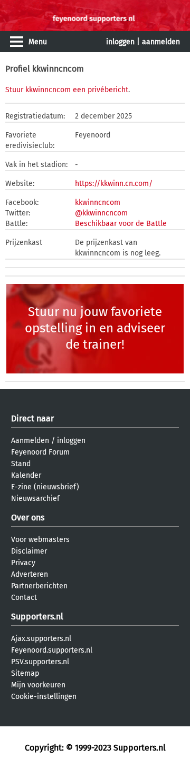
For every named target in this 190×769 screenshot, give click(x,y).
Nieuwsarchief (35, 498)
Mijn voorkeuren (38, 685)
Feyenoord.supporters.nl (51, 650)
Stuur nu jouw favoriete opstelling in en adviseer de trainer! (95, 328)
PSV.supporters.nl (40, 661)
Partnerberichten (39, 585)
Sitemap (25, 673)
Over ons (27, 517)
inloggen (120, 41)
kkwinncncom (97, 202)
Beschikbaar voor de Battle (121, 223)
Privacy (23, 562)
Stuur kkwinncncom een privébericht (66, 89)
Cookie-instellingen (44, 696)
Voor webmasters (40, 539)
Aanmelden (30, 440)
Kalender (26, 475)
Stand (21, 463)
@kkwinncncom (101, 213)
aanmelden (161, 41)
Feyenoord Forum (40, 452)
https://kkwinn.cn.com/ (114, 183)
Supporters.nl (37, 617)
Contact (24, 597)
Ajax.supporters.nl (41, 638)
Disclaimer (29, 551)
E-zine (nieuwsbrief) (45, 486)
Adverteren (29, 574)
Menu (37, 41)
